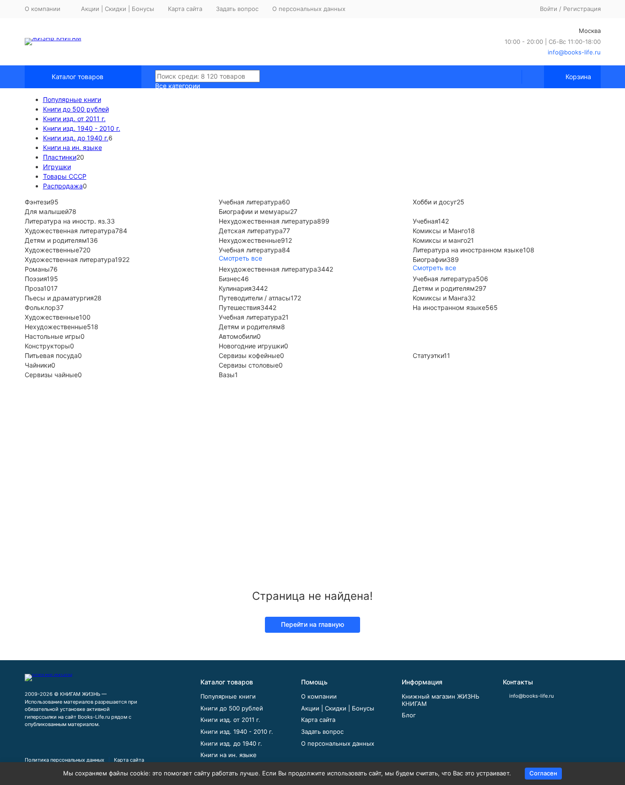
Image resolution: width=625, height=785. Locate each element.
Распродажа (63, 186)
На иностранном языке (449, 307)
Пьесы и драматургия (63, 298)
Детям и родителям (55, 240)
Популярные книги (72, 99)
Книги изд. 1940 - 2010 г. (81, 128)
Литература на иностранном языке (468, 250)
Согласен (543, 773)
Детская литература (251, 231)
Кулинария (243, 288)
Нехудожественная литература (268, 221)
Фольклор (44, 307)
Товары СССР (64, 176)
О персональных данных (308, 8)
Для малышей (47, 211)
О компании (319, 696)
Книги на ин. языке (72, 147)
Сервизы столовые (249, 365)
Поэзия (41, 279)
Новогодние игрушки (251, 346)
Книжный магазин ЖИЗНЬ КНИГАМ (441, 700)
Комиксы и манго (440, 240)
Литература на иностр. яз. (66, 221)
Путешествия (247, 307)
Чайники (38, 365)
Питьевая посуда (51, 355)
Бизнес (234, 279)
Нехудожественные (250, 240)
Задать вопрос (237, 8)
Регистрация (582, 8)
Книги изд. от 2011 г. (74, 119)
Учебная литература (250, 202)
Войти (548, 8)
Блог (409, 715)
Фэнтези (37, 202)
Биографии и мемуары (254, 211)
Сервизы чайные (51, 375)
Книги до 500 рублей (76, 109)
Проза (41, 288)
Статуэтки (428, 355)
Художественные (52, 250)
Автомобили (238, 336)
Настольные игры (53, 336)
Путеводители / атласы (260, 298)
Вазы (227, 375)
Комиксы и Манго (440, 231)
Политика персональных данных (64, 760)
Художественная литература (70, 231)
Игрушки (57, 167)
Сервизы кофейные (249, 355)
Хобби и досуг (435, 202)
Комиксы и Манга (440, 298)
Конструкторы (47, 346)
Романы (41, 269)
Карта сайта (185, 8)
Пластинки (59, 157)
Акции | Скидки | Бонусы (117, 8)
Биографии (436, 259)
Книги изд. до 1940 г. (75, 138)
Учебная (425, 221)
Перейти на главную (312, 624)
